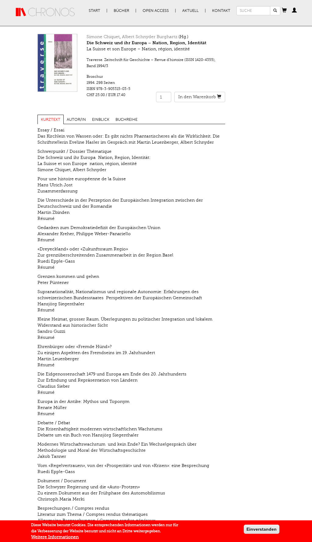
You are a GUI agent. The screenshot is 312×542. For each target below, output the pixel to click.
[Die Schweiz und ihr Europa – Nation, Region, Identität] (57, 63)
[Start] (45, 12)
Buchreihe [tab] (126, 119)
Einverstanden (261, 529)
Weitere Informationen (55, 537)
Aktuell (190, 11)
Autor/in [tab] (76, 119)
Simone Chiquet (103, 36)
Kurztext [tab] (50, 119)
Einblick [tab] (100, 119)
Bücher (121, 11)
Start (94, 11)
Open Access (156, 11)
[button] (284, 10)
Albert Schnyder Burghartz (149, 36)
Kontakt (221, 11)
